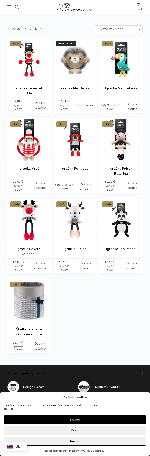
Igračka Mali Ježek (74, 88)
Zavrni (75, 430)
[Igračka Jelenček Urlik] (28, 59)
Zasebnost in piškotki (55, 450)
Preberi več (86, 105)
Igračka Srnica (75, 249)
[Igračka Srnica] (75, 220)
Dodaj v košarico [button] (40, 105)
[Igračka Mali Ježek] (75, 59)
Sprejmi (75, 419)
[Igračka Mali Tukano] (120, 59)
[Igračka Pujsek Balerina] (120, 139)
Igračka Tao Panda (121, 249)
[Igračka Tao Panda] (120, 220)
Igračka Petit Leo (75, 168)
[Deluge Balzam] (13, 387)
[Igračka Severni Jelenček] (28, 220)
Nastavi (75, 441)
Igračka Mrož (29, 168)
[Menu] (9, 7)
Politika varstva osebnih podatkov (86, 450)
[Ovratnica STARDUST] (84, 387)
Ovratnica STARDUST (108, 387)
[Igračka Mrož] (28, 139)
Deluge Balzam (33, 387)
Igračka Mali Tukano (121, 88)
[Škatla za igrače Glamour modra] (28, 300)
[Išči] (17, 7)
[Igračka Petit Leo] (75, 139)
